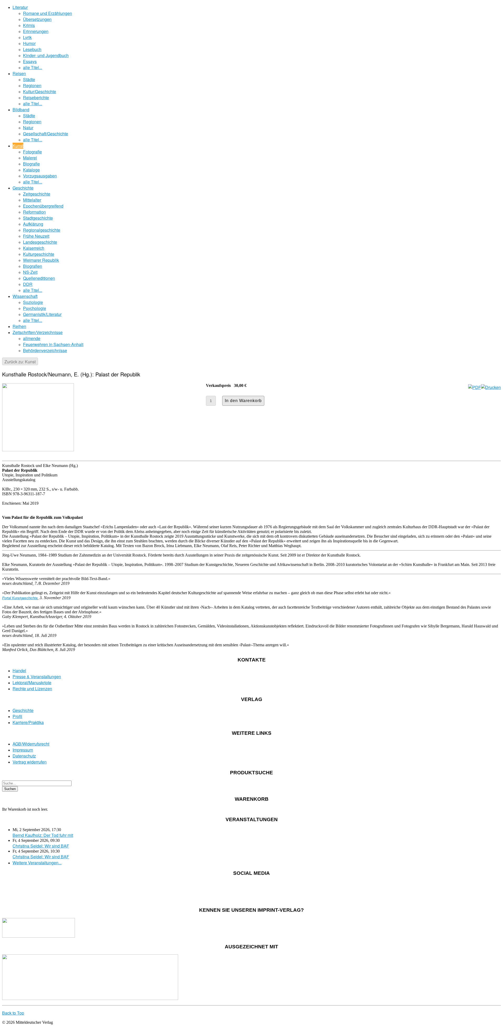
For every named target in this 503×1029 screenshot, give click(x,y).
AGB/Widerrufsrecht (31, 744)
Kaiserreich (33, 248)
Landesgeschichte (40, 242)
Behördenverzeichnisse (45, 350)
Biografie (31, 164)
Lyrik (27, 37)
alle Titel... (32, 67)
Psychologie (34, 308)
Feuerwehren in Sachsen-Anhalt (53, 344)
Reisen (19, 73)
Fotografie (32, 152)
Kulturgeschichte (38, 254)
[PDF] (474, 387)
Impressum (23, 750)
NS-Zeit (30, 272)
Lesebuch (32, 49)
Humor (29, 43)
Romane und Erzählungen (47, 13)
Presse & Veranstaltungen (37, 677)
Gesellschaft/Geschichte (45, 134)
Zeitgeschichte (36, 194)
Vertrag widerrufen (30, 762)
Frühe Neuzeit (36, 236)
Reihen (19, 326)
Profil (17, 716)
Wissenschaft (25, 296)
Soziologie (33, 302)
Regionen (32, 85)
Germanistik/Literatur (42, 314)
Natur (28, 128)
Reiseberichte (36, 97)
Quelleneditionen (39, 278)
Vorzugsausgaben (40, 176)
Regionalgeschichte (41, 230)
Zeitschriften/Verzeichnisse (38, 332)
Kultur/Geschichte (39, 91)
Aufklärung (33, 224)
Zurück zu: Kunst (20, 362)
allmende (31, 338)
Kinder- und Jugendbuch (46, 55)
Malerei (30, 158)
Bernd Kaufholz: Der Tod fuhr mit (43, 835)
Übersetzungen (37, 19)
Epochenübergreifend (43, 206)
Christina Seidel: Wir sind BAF (41, 846)
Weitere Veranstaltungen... (37, 863)
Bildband (21, 110)
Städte (29, 79)
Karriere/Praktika (28, 722)
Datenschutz (24, 756)
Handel (19, 671)
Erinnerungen (35, 31)
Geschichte (23, 188)
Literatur (20, 7)
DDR (27, 284)
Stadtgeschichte (38, 218)
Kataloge (31, 170)
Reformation (34, 212)
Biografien (32, 266)
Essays (30, 61)
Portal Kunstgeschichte (19, 597)
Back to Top (13, 1013)
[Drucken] (491, 387)
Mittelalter (32, 200)
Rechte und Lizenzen (32, 689)
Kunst (18, 146)
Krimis (29, 25)
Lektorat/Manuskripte (32, 683)
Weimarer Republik (41, 260)
